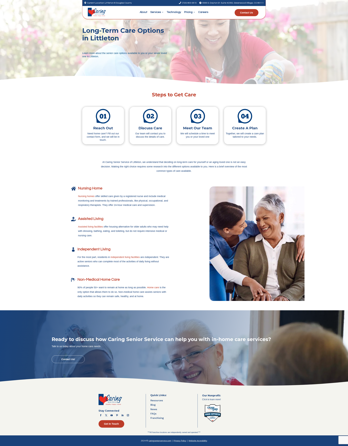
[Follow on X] (106, 415)
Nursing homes (86, 196)
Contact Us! (68, 359)
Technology (174, 12)
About (143, 12)
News (153, 409)
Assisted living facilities (90, 226)
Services (155, 12)
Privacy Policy (179, 440)
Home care (153, 287)
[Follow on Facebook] (101, 415)
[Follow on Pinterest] (117, 415)
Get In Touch (111, 423)
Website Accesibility (198, 440)
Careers (203, 12)
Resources (156, 400)
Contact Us (246, 12)
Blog (153, 404)
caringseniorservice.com (160, 440)
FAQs (153, 413)
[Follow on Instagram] (128, 415)
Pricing (188, 12)
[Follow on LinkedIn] (122, 415)
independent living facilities (125, 257)
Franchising (157, 417)
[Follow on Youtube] (111, 415)
